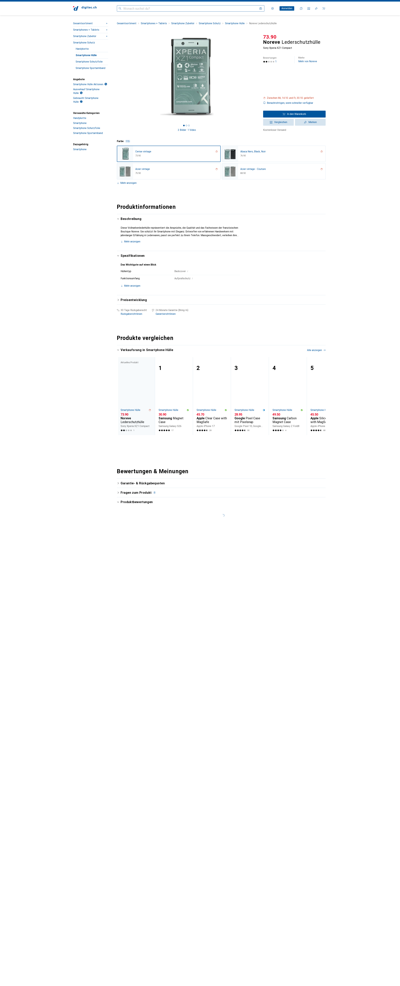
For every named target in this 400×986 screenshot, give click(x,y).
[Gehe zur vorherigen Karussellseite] (122, 396)
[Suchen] (120, 8)
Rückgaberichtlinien (131, 313)
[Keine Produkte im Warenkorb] (323, 8)
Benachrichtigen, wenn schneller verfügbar (290, 102)
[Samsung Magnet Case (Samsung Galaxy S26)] (174, 396)
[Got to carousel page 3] (189, 125)
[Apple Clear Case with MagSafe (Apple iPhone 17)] (212, 396)
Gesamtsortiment (83, 23)
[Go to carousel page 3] (223, 441)
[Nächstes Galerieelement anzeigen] (257, 77)
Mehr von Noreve (307, 59)
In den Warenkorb (296, 114)
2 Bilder (182, 129)
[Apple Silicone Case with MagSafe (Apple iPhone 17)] (326, 396)
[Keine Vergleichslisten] (308, 8)
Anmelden (286, 8)
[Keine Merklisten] (316, 8)
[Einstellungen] (272, 8)
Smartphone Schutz (84, 42)
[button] (294, 98)
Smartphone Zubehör (84, 36)
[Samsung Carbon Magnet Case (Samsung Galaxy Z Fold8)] (288, 396)
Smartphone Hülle (86, 55)
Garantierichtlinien (166, 313)
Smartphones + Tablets (86, 29)
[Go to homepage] (85, 8)
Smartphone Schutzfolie (89, 61)
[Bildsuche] (260, 8)
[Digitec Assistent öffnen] (301, 8)
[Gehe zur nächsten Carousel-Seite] (320, 396)
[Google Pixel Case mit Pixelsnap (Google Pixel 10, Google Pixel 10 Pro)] (250, 396)
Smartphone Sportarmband (90, 68)
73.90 (270, 37)
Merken (312, 122)
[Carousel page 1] (184, 125)
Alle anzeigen (314, 350)
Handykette (82, 48)
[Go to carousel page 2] (221, 441)
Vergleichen (280, 122)
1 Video (192, 129)
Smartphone (80, 123)
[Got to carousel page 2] (186, 125)
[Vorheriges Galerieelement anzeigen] (116, 77)
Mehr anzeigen (128, 182)
